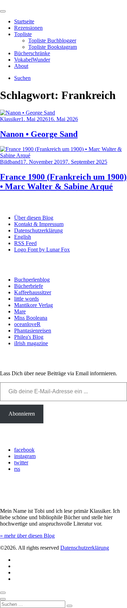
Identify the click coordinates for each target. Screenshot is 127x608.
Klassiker (10, 119)
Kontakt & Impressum (39, 224)
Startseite (24, 21)
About (21, 66)
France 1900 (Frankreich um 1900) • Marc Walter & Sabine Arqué (63, 181)
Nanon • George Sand (39, 134)
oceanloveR (27, 324)
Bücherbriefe (28, 286)
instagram (25, 456)
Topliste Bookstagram (52, 47)
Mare (20, 311)
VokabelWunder (32, 60)
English (22, 237)
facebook (24, 450)
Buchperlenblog (32, 280)
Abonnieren (21, 414)
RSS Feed (25, 243)
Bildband (10, 162)
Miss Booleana (30, 318)
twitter (21, 462)
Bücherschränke (32, 53)
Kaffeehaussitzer (32, 292)
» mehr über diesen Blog (27, 536)
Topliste (23, 34)
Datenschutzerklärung (38, 230)
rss (17, 469)
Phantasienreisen (32, 331)
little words (26, 299)
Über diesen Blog (33, 218)
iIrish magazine (31, 343)
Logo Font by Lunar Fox (42, 250)
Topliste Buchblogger (52, 40)
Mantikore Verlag (33, 305)
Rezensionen (28, 28)
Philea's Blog (28, 337)
